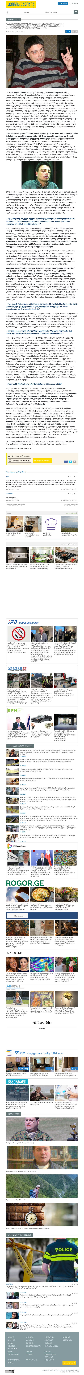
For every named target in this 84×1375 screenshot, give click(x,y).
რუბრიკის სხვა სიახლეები (20, 746)
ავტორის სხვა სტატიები (21, 460)
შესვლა (74, 3)
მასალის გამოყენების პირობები (69, 1372)
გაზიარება (69, 462)
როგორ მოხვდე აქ (71, 513)
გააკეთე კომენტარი (71, 505)
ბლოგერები (13, 1114)
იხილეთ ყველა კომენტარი (15, 505)
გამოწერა (63, 3)
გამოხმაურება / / (70, 489)
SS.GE (9, 513)
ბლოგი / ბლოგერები (52, 12)
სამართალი (13, 20)
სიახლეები (27, 12)
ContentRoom (69, 544)
